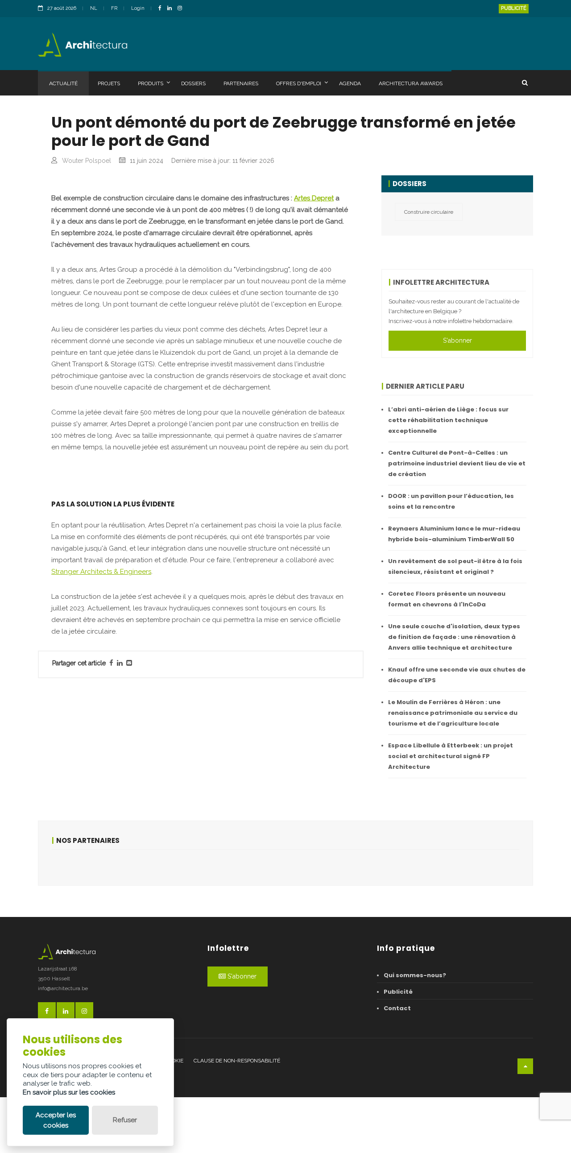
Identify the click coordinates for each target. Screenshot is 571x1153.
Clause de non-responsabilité (237, 1061)
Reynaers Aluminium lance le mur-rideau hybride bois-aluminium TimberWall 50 (454, 533)
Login (138, 8)
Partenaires (240, 83)
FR (114, 8)
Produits (150, 83)
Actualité (63, 83)
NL (93, 8)
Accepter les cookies (56, 1120)
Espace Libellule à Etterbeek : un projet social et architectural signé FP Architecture (450, 756)
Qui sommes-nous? (415, 975)
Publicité (513, 8)
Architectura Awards (411, 83)
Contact (397, 1008)
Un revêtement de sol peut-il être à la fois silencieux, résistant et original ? (455, 566)
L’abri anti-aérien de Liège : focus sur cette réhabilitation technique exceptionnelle (448, 420)
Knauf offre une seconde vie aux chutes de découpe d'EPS (456, 674)
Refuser (125, 1120)
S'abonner (457, 340)
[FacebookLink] (162, 8)
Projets (109, 83)
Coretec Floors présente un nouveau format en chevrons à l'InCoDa (446, 599)
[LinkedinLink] (171, 8)
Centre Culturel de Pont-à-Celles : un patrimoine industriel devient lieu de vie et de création (456, 463)
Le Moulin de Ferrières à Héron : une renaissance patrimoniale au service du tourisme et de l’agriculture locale (452, 713)
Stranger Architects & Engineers (101, 572)
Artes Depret (314, 198)
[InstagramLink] (182, 8)
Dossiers (193, 83)
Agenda (350, 83)
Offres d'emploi (298, 83)
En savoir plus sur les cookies (69, 1092)
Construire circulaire (428, 212)
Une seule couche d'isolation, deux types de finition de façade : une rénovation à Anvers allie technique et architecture (454, 637)
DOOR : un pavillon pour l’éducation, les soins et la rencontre (451, 501)
